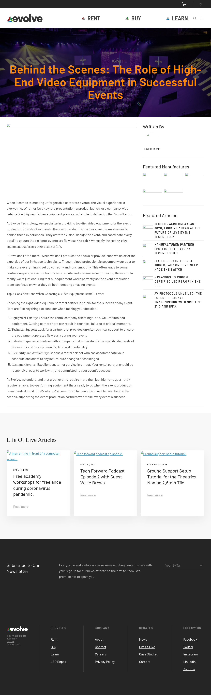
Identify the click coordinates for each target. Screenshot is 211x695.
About (99, 639)
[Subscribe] (201, 565)
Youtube (189, 669)
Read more (21, 506)
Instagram (190, 654)
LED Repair (58, 662)
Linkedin (189, 662)
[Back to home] (25, 18)
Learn (180, 18)
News (143, 639)
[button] (194, 18)
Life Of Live (147, 647)
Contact (100, 647)
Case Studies (148, 654)
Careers (100, 654)
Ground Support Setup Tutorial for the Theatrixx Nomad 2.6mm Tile (171, 477)
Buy (136, 18)
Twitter (188, 647)
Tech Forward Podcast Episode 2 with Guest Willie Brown (102, 477)
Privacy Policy (105, 662)
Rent (94, 18)
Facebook (190, 639)
